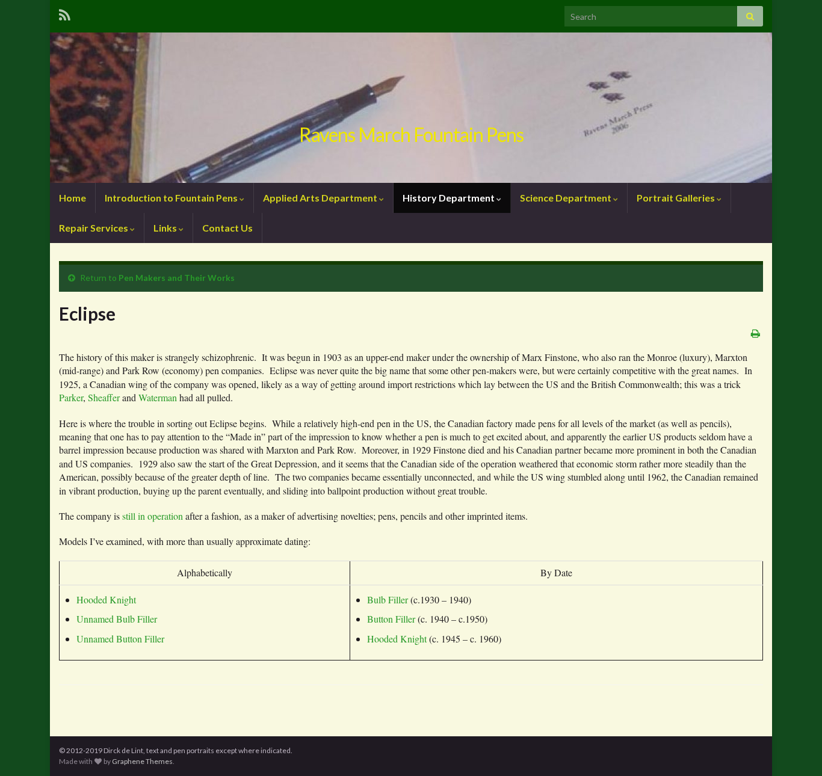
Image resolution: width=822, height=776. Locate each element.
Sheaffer (104, 397)
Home (72, 197)
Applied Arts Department (321, 197)
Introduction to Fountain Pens (172, 197)
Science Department (566, 197)
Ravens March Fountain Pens (411, 134)
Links (166, 227)
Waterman (157, 397)
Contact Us (227, 227)
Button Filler (391, 618)
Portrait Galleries (677, 197)
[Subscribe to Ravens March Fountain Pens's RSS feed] (64, 13)
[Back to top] (795, 749)
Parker (71, 397)
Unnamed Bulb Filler (116, 618)
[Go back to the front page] (411, 107)
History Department (449, 197)
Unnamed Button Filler (120, 638)
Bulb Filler (387, 599)
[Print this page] (755, 333)
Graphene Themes (142, 761)
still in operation (152, 516)
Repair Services (94, 227)
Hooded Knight (106, 599)
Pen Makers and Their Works (177, 278)
